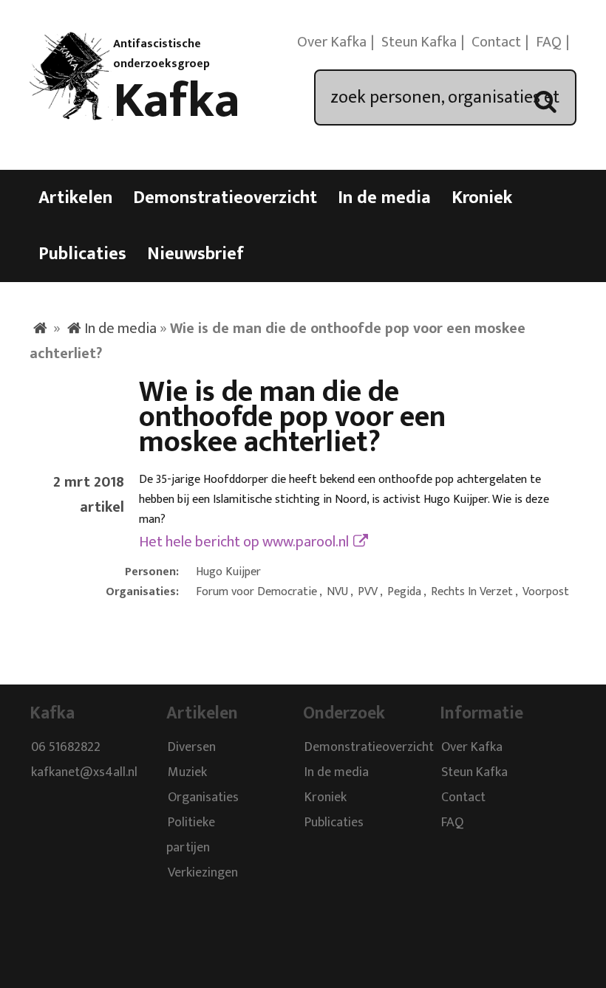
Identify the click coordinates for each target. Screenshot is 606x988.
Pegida (404, 592)
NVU (337, 592)
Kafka (176, 101)
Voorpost (545, 592)
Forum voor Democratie (256, 592)
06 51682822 (66, 747)
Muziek (187, 772)
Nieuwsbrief (195, 254)
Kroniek (482, 198)
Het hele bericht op (244, 542)
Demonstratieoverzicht (225, 198)
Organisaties (203, 797)
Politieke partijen (190, 835)
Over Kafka (332, 42)
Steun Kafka (419, 42)
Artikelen (75, 198)
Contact (496, 42)
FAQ (549, 42)
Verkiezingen (203, 873)
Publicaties (82, 254)
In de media (384, 198)
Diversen (192, 747)
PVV (368, 592)
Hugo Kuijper (228, 572)
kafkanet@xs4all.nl (84, 772)
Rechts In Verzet (472, 592)
